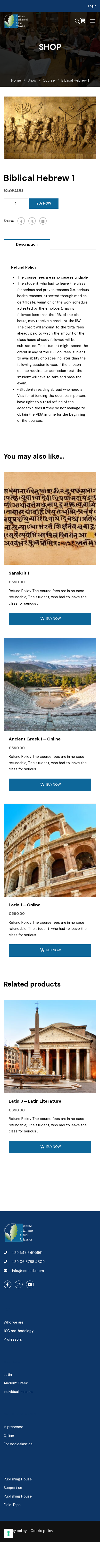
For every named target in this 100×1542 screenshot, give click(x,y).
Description (27, 244)
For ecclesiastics (18, 1444)
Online (9, 1435)
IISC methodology (18, 1330)
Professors (13, 1339)
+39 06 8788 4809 (28, 1261)
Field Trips (12, 1504)
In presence (13, 1426)
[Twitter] (32, 221)
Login (92, 6)
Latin (8, 1374)
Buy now (44, 203)
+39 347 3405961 (27, 1252)
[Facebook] (21, 221)
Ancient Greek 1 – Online (35, 739)
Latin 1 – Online (25, 905)
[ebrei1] (50, 127)
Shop (32, 80)
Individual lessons (18, 1391)
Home (16, 80)
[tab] (27, 244)
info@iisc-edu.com (28, 1270)
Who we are (14, 1322)
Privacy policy (15, 1530)
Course (49, 80)
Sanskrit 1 (19, 573)
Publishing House (18, 1479)
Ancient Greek (16, 1383)
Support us (13, 1487)
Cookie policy (42, 1530)
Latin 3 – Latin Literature (35, 1101)
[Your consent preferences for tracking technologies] (8, 1533)
